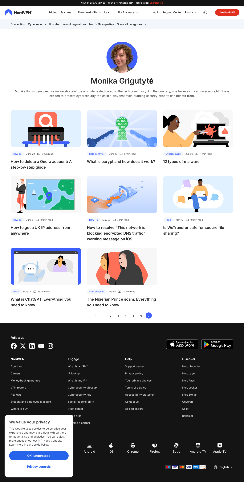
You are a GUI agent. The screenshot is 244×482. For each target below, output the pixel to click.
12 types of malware (181, 161)
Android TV (198, 451)
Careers (28, 373)
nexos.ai (199, 415)
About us (16, 366)
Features (65, 12)
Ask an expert (134, 408)
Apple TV (219, 451)
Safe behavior (96, 153)
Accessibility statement (140, 394)
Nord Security (203, 366)
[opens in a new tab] (14, 346)
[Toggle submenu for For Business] (136, 12)
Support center (134, 366)
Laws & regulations (74, 24)
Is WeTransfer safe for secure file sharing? (193, 230)
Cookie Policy (40, 444)
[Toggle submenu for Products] (198, 12)
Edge (176, 451)
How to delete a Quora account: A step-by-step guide (41, 164)
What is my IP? (77, 380)
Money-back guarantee (25, 380)
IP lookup (74, 373)
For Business (126, 12)
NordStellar (201, 394)
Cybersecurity (37, 24)
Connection (18, 24)
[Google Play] (217, 344)
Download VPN (87, 12)
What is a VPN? (78, 366)
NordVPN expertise (101, 24)
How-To (54, 24)
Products (190, 12)
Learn (107, 12)
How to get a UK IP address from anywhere (40, 230)
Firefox (155, 451)
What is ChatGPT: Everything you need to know (41, 302)
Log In (155, 12)
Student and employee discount (31, 401)
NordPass (200, 380)
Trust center (75, 408)
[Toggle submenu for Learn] (113, 12)
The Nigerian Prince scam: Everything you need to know (121, 302)
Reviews (16, 394)
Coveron (199, 401)
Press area (74, 415)
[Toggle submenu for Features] (73, 12)
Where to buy (19, 408)
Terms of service (147, 387)
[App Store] (182, 344)
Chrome (133, 451)
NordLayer (201, 373)
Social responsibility (81, 401)
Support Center (172, 12)
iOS (111, 451)
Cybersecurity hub (79, 394)
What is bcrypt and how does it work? (121, 161)
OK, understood (39, 456)
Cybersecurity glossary (83, 387)
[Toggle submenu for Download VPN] (99, 12)
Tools (168, 219)
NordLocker (201, 387)
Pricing (52, 12)
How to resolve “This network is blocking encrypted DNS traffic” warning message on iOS (116, 233)
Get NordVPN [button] (227, 12)
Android (89, 451)
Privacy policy (146, 373)
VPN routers (18, 387)
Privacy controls (39, 466)
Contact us (132, 401)
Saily (197, 408)
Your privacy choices (138, 380)
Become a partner (79, 422)
